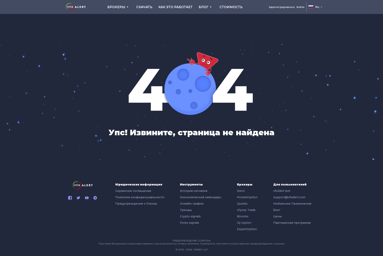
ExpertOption (247, 229)
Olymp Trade (246, 210)
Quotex (242, 203)
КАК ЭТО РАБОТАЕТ (175, 7)
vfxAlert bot (281, 191)
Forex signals (189, 223)
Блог (276, 210)
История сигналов (193, 191)
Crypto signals (190, 216)
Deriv (241, 191)
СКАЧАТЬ (144, 7)
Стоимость (231, 7)
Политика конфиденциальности (139, 197)
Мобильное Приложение (292, 203)
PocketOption (247, 197)
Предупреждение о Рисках (136, 203)
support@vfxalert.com (289, 197)
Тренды (186, 210)
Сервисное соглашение (133, 191)
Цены (277, 216)
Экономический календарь (200, 197)
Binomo (242, 216)
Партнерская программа (292, 223)
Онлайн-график (192, 203)
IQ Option (244, 223)
